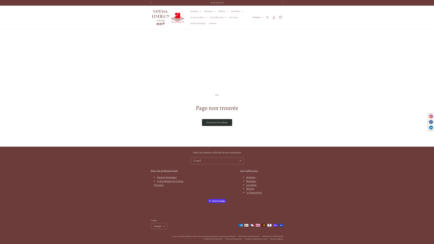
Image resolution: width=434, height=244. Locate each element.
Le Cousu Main (254, 192)
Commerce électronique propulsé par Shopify (218, 236)
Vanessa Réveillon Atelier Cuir (189, 236)
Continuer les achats (217, 122)
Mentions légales (276, 239)
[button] (195, 11)
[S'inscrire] (240, 160)
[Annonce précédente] (151, 3)
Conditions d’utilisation (213, 239)
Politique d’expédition (233, 239)
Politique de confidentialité (273, 236)
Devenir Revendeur (167, 177)
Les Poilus (251, 185)
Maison (250, 188)
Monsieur (251, 181)
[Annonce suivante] (282, 3)
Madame (250, 177)
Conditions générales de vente (256, 239)
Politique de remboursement (249, 236)
